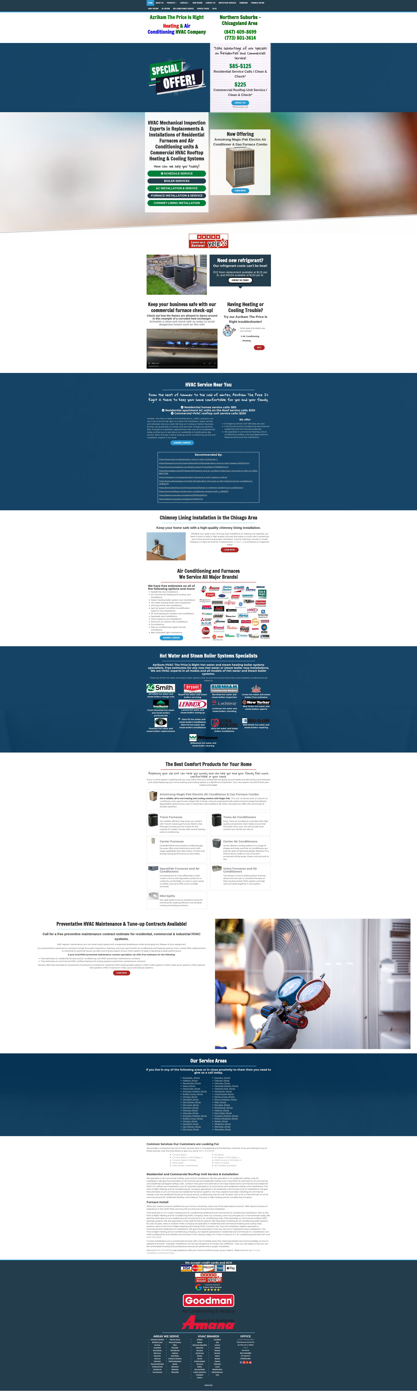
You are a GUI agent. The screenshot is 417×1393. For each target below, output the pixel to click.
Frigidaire (199, 1375)
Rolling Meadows (175, 1361)
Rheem (217, 1358)
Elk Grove (157, 1353)
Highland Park (157, 1366)
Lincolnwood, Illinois (224, 1094)
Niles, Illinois (220, 1102)
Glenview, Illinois (190, 1113)
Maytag (217, 1350)
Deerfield (157, 1347)
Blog (215, 8)
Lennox (217, 1345)
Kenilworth (157, 1369)
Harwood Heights (157, 1364)
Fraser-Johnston (200, 1372)
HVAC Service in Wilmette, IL (228, 1160)
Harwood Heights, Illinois (226, 1086)
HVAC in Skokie (221, 1163)
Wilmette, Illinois (222, 1126)
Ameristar (199, 1347)
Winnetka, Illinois (222, 1129)
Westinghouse (217, 1372)
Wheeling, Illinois (222, 1124)
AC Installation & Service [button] (177, 188)
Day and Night (199, 1369)
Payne (217, 1356)
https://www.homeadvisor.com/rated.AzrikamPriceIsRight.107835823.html (193, 467)
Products (171, 3)
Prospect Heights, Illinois (226, 1116)
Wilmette (174, 1369)
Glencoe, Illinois (190, 1110)
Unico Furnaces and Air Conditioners (240, 870)
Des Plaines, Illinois (192, 1102)
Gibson (199, 1377)
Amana (199, 1342)
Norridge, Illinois (222, 1105)
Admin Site (209, 1385)
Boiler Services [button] (176, 181)
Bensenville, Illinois (192, 1083)
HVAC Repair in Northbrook (185, 1165)
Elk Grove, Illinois (191, 1105)
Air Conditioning (250, 336)
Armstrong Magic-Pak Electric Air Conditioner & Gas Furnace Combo (209, 794)
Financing (243, 3)
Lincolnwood (157, 1372)
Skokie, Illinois (221, 1121)
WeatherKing (217, 1369)
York (217, 1375)
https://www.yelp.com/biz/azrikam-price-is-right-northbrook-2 (188, 459)
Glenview (157, 1361)
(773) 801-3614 (245, 1358)
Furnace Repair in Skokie (184, 1160)
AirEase (199, 1339)
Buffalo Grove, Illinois (193, 1094)
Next (259, 347)
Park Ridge (175, 1356)
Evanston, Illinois (191, 1107)
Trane (217, 1366)
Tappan (217, 1361)
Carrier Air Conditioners (240, 841)
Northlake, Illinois (191, 1078)
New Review (197, 3)
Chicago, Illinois (190, 1097)
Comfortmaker (199, 1361)
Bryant (199, 1356)
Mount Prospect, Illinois (225, 1099)
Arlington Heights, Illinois (195, 1091)
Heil (217, 1342)
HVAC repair (178, 1163)
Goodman (217, 1339)
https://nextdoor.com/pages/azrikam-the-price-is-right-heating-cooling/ (193, 477)
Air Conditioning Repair (225, 1165)
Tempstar (217, 1364)
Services (184, 3)
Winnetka (175, 1372)
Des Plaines (157, 1350)
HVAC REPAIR (153, 8)
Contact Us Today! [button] (240, 280)
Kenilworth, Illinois (223, 1091)
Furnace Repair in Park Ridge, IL (187, 1157)
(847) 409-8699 (206, 1151)
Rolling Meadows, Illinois (226, 1118)
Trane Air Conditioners (239, 817)
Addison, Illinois (190, 1080)
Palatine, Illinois (221, 1110)
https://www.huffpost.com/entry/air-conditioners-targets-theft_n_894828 (193, 491)
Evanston (157, 1356)
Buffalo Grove (157, 1342)
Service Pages (203, 8)
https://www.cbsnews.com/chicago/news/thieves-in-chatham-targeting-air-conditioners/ (201, 487)
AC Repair (166, 8)
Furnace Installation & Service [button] (177, 195)
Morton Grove (175, 1339)
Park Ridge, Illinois (223, 1113)
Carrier (199, 1358)
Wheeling (175, 1366)
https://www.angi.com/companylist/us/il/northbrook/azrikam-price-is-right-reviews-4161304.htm (204, 463)
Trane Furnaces (171, 817)
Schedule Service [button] (178, 173)
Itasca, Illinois (189, 1086)
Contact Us (210, 3)
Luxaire (217, 1347)
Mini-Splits (167, 896)
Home (150, 3)
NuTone (217, 1353)
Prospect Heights (174, 1358)
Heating (246, 341)
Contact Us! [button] (240, 102)
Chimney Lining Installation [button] (177, 203)
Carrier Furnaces (172, 841)
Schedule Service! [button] (182, 442)
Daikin (199, 1366)
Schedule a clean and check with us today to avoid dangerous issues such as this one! (182, 323)
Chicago (157, 1345)
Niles (175, 1345)
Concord (199, 1364)
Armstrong (200, 1353)
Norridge (175, 1347)
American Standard (200, 1345)
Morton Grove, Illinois (224, 1097)
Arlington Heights (157, 1339)
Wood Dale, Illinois (191, 1088)
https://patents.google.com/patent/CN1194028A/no (183, 495)
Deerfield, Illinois (191, 1099)
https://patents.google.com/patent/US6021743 (181, 499)
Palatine (175, 1353)
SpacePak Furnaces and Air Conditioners (179, 870)
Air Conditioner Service (183, 8)
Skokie (174, 1364)
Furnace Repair (257, 3)
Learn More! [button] (240, 190)
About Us (160, 3)
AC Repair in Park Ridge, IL (227, 1157)
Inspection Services (227, 3)
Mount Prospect (175, 1342)
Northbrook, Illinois (223, 1107)
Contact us (239, 542)
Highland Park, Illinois (224, 1088)
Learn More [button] (121, 973)
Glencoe (157, 1358)
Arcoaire (199, 1350)
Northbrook (175, 1350)
